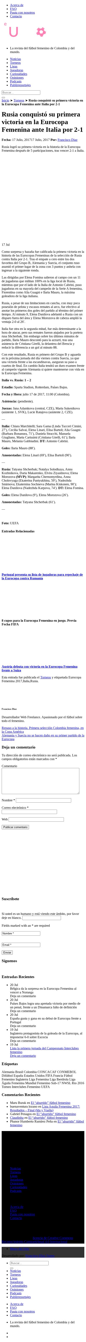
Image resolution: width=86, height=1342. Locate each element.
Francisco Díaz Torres (39, 1255)
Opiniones (17, 77)
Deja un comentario (23, 1055)
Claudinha (17, 1117)
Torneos (15, 62)
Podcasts (16, 81)
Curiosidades (18, 74)
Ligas (13, 66)
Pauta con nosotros (22, 12)
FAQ (13, 9)
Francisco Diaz (67, 140)
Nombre (8, 800)
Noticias (15, 59)
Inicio (5, 100)
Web (5, 819)
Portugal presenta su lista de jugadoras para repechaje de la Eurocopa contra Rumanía (42, 576)
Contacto (16, 16)
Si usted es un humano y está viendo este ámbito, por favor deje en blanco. (40, 915)
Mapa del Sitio (19, 1248)
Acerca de (16, 5)
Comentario (9, 766)
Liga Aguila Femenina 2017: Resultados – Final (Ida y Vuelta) (45, 1108)
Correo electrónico (15, 807)
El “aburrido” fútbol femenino (50, 1103)
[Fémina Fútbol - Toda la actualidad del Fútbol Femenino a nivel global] (28, 41)
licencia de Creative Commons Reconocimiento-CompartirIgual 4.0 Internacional (37, 1239)
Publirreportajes (20, 85)
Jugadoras (16, 70)
